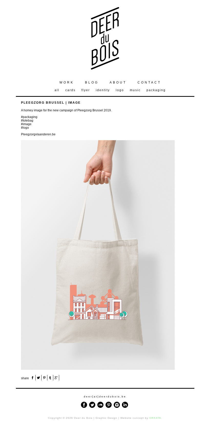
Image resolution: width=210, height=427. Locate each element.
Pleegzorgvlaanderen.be (38, 134)
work (66, 82)
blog (92, 82)
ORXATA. (155, 418)
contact (149, 82)
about (118, 82)
